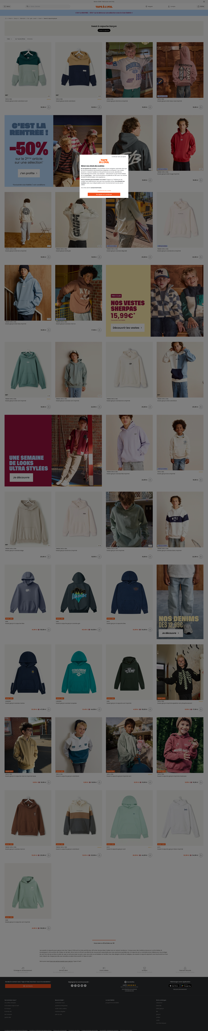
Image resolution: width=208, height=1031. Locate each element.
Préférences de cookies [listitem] (104, 190)
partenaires (88, 175)
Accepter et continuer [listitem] (104, 194)
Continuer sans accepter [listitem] (119, 156)
